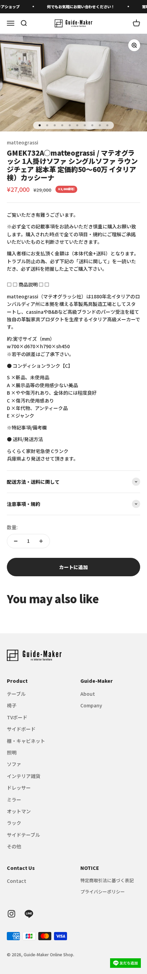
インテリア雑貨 (23, 776)
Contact (16, 880)
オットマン (19, 811)
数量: (12, 527)
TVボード (17, 717)
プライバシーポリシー (102, 891)
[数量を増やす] (41, 541)
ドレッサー (19, 787)
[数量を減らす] (15, 541)
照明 (11, 752)
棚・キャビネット (26, 740)
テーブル (16, 693)
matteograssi (22, 142)
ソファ (14, 764)
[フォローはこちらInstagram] (11, 913)
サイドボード (21, 728)
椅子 (11, 705)
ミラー (14, 799)
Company (91, 705)
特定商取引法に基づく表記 (107, 880)
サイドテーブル (23, 834)
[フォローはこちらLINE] (29, 913)
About (87, 693)
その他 (14, 846)
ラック (14, 822)
